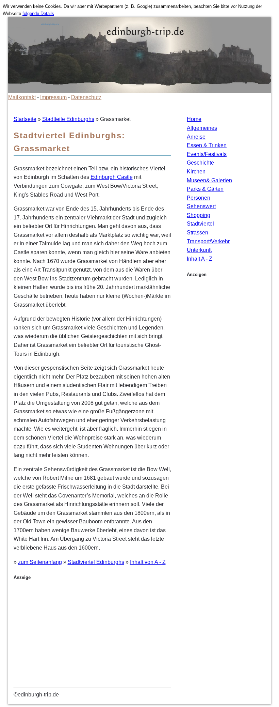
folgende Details (38, 13)
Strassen (197, 232)
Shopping (198, 215)
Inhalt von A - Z (148, 562)
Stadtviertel (200, 224)
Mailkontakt (22, 97)
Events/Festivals (207, 154)
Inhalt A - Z (199, 259)
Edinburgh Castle (112, 177)
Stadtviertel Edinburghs (96, 562)
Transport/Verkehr (208, 241)
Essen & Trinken (207, 145)
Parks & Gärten (205, 189)
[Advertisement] (92, 636)
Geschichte (200, 163)
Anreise (196, 137)
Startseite (25, 119)
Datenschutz (86, 97)
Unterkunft (199, 250)
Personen (198, 198)
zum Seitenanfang (40, 562)
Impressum (53, 97)
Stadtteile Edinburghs (68, 119)
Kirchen (196, 171)
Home (194, 119)
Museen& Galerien (209, 180)
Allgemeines (202, 128)
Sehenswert (201, 206)
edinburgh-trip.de (50, 24)
